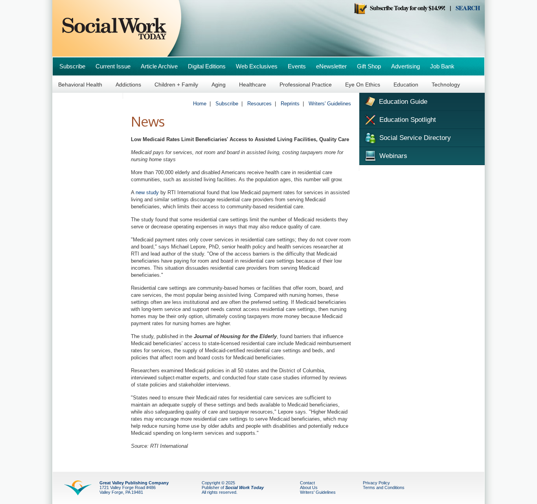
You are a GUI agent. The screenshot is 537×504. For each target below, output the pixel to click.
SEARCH (468, 7)
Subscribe (72, 66)
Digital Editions (207, 66)
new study (147, 192)
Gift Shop (369, 66)
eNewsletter (331, 66)
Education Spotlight (406, 119)
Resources (259, 104)
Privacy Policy (376, 482)
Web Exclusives (257, 66)
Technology (446, 84)
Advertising (405, 66)
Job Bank (442, 66)
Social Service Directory (414, 138)
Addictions (128, 84)
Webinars (392, 156)
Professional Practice (306, 84)
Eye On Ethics (362, 84)
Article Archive (159, 66)
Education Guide (402, 101)
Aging (218, 84)
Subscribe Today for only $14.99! (406, 7)
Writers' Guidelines (330, 104)
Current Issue (113, 66)
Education (406, 84)
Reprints (290, 104)
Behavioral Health (80, 84)
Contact (307, 482)
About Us (309, 487)
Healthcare (252, 84)
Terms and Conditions (384, 487)
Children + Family (176, 84)
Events (297, 66)
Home (199, 104)
